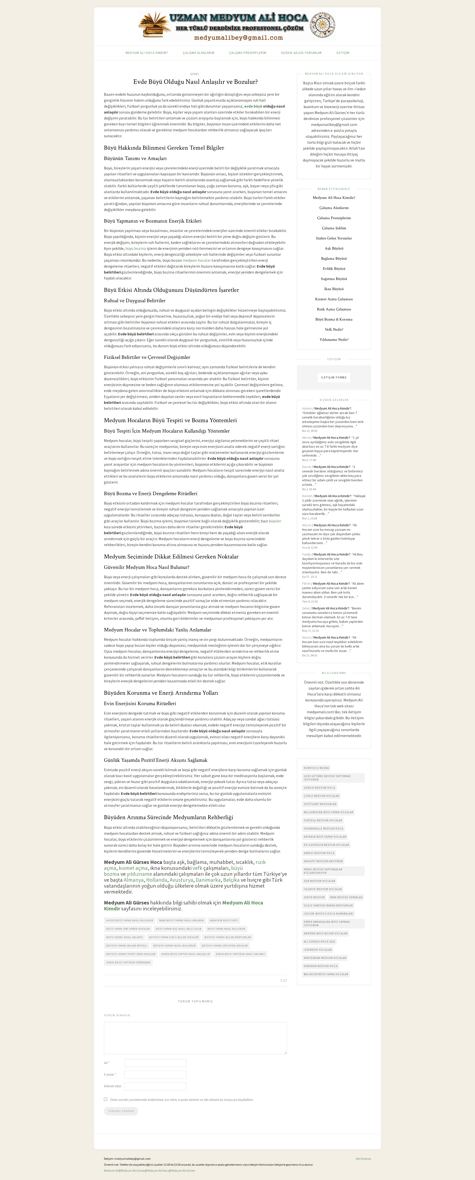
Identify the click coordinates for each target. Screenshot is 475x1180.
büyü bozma (135, 248)
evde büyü (253, 106)
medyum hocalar (197, 260)
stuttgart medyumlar (320, 804)
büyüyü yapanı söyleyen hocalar (225, 945)
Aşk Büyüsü (334, 248)
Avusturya (181, 879)
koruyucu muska (316, 768)
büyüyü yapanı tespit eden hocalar (130, 954)
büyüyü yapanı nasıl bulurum (174, 945)
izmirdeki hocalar (318, 949)
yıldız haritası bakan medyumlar (328, 905)
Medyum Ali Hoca (158, 1170)
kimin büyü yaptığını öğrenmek (128, 962)
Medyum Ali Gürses (133, 1170)
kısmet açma (133, 867)
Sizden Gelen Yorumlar (301, 53)
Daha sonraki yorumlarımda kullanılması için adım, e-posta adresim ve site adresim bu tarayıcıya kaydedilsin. (182, 1100)
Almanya (134, 879)
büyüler (275, 520)
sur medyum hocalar (319, 881)
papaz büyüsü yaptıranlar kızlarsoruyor (323, 871)
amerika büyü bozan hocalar (326, 933)
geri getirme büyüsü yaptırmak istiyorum (327, 777)
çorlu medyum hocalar (321, 796)
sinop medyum (314, 897)
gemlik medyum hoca (319, 787)
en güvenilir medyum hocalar (326, 845)
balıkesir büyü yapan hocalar (326, 974)
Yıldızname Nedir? (334, 339)
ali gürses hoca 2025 (319, 941)
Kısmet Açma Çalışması (334, 299)
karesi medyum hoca (319, 853)
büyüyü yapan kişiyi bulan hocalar (173, 937)
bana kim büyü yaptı (224, 920)
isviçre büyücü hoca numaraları (328, 913)
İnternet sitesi (112, 1086)
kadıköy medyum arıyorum (323, 861)
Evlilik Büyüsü (334, 268)
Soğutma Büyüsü (334, 278)
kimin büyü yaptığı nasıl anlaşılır (186, 954)
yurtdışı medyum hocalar (323, 820)
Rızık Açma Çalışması (334, 309)
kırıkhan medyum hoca (321, 966)
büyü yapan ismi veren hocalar (128, 928)
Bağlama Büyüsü (334, 258)
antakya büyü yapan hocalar (325, 836)
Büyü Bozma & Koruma (334, 319)
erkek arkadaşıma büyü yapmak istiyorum (327, 923)
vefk (197, 867)
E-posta (110, 1074)
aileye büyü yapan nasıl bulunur (129, 920)
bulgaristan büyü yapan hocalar (328, 812)
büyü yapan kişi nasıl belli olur (178, 928)
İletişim (343, 53)
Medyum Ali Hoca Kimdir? (147, 53)
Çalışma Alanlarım (198, 53)
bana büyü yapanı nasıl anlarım (181, 920)
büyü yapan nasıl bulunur (226, 928)
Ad (106, 1063)
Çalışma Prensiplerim (247, 53)
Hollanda (156, 879)
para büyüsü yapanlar (346, 897)
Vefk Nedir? (334, 329)
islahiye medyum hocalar (323, 889)
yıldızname (139, 873)
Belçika (231, 879)
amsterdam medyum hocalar (325, 958)
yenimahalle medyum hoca (323, 828)
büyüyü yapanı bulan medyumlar (228, 937)
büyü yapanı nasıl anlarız (124, 937)
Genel (194, 74)
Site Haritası (363, 1158)
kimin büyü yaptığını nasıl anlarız (240, 954)
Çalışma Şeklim (334, 228)
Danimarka (208, 879)
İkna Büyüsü (334, 289)
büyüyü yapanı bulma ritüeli (126, 945)
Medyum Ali (111, 1170)
